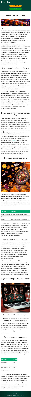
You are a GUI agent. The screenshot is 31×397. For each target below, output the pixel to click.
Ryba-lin (5, 2)
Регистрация (15, 5)
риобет (14, 140)
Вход (15, 8)
